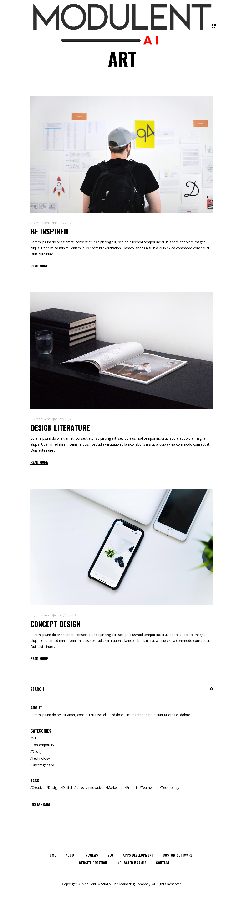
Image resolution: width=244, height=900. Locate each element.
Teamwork (149, 787)
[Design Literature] (122, 350)
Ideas (80, 787)
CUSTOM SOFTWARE (177, 855)
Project (131, 787)
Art (34, 738)
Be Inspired (49, 231)
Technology (41, 758)
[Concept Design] (122, 547)
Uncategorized (43, 765)
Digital (67, 787)
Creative (38, 787)
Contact (163, 862)
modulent (43, 222)
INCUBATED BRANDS (131, 862)
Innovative (95, 787)
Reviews (91, 855)
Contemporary (43, 745)
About (71, 855)
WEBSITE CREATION (93, 862)
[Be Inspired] (122, 154)
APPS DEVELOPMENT (138, 855)
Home (51, 855)
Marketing (114, 787)
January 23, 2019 (64, 222)
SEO (110, 855)
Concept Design (55, 624)
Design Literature (60, 427)
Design (37, 751)
